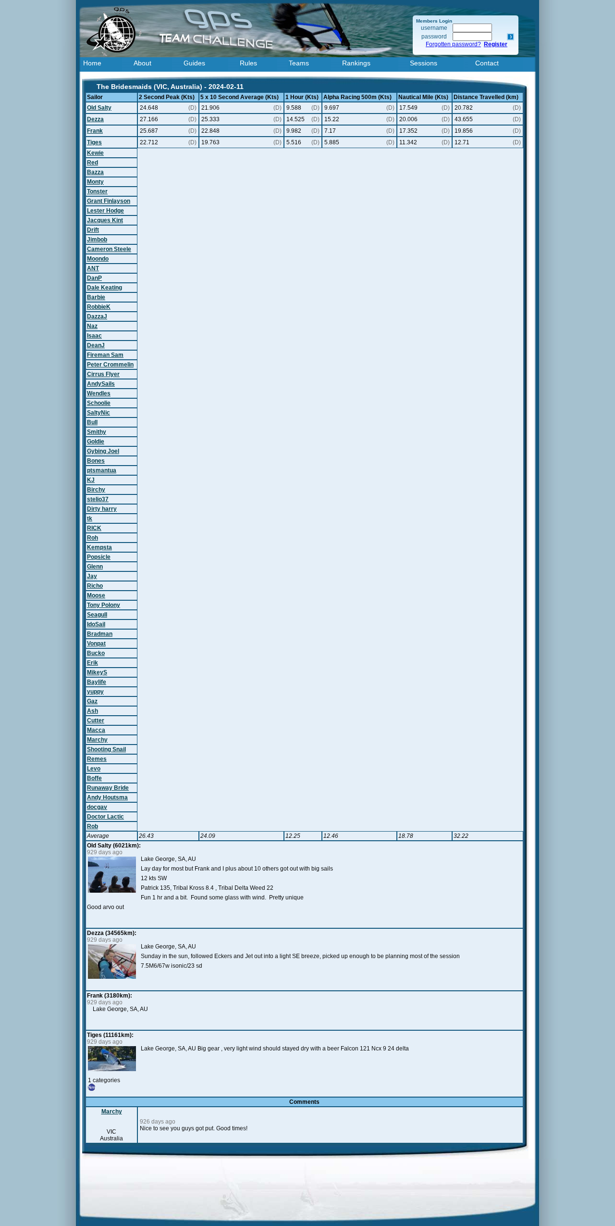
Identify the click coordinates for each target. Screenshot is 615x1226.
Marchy (97, 739)
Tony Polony (103, 605)
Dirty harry (102, 509)
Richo (95, 585)
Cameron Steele (109, 249)
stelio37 (98, 499)
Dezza (95, 119)
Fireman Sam (105, 355)
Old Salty (99, 107)
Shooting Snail (106, 749)
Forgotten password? (453, 44)
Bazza (95, 172)
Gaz (92, 701)
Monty (95, 181)
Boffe (94, 778)
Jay (92, 576)
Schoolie (99, 403)
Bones (96, 460)
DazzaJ (97, 316)
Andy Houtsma (107, 797)
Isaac (94, 335)
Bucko (96, 653)
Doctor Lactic (105, 816)
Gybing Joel (103, 451)
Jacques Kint (105, 220)
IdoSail (96, 624)
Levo (93, 768)
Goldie (95, 441)
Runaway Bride (108, 787)
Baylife (96, 682)
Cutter (95, 720)
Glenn (95, 566)
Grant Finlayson (108, 201)
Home (92, 63)
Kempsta (99, 547)
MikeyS (97, 672)
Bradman (99, 634)
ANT (93, 268)
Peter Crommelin (110, 364)
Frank (95, 130)
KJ (91, 480)
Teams (299, 63)
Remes (97, 759)
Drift (93, 230)
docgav (97, 807)
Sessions (423, 63)
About (142, 63)
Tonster (97, 191)
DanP (94, 278)
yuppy (95, 691)
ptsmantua (101, 470)
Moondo (98, 258)
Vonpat (96, 643)
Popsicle (99, 557)
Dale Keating (104, 287)
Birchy (96, 489)
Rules (248, 63)
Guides (194, 63)
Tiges (94, 142)
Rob (92, 826)
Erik (92, 662)
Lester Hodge (105, 210)
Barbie (96, 297)
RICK (94, 528)
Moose (96, 595)
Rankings (356, 63)
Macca (96, 730)
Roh (92, 537)
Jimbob (97, 239)
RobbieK (99, 306)
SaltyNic (98, 412)
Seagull (97, 614)
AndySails (101, 383)
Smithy (96, 432)
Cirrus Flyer (103, 374)
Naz (92, 326)
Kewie (95, 153)
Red (92, 162)
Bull (92, 422)
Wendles (99, 393)
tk (89, 518)
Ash (92, 711)
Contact (487, 63)
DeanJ (96, 345)
